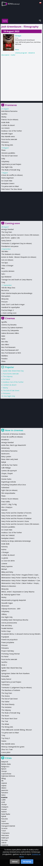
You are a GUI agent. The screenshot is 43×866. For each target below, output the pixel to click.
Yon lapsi (4, 263)
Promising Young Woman (10, 654)
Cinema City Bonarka (8, 325)
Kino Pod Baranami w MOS (11, 353)
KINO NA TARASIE (8, 535)
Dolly (3, 159)
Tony (3, 282)
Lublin (3, 800)
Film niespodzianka (8, 493)
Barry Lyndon (6, 456)
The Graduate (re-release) (10, 254)
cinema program (21, 53)
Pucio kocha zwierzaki (9, 139)
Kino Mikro (5, 344)
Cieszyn (4, 771)
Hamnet (4, 510)
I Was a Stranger (7, 265)
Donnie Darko (6, 479)
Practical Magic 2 (7, 310)
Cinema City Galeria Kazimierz (12, 328)
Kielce (3, 795)
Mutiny (3, 117)
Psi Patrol (6, 379)
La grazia (4, 558)
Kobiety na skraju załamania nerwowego (16, 541)
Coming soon (12, 223)
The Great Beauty (7, 704)
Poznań (4, 809)
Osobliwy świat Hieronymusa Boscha (14, 620)
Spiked (3, 671)
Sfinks (3, 361)
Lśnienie (4, 563)
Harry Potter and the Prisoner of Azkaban (16, 518)
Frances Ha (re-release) (9, 119)
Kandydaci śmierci (7, 183)
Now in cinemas (14, 430)
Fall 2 (3, 274)
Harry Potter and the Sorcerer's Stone (15, 521)
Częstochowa (6, 774)
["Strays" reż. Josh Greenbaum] (8, 42)
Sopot (3, 821)
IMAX (3, 336)
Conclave (4, 476)
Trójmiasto (5, 833)
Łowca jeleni (5, 752)
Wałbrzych (5, 838)
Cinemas (10, 318)
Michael (4, 569)
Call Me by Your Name (9, 465)
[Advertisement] (21, 78)
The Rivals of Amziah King (10, 170)
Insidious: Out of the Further (11, 131)
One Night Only (6, 167)
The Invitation (6, 707)
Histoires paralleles (8, 153)
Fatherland (5, 487)
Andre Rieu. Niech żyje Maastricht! (13, 445)
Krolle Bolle (5, 122)
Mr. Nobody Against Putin (10, 595)
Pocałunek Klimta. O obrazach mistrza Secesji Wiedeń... (21, 634)
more (17, 49)
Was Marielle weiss (8, 136)
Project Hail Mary (7, 651)
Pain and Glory (6, 625)
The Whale (5, 724)
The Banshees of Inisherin (10, 690)
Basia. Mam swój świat (9, 459)
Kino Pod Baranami (8, 347)
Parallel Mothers (7, 628)
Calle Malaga (6, 468)
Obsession (5, 606)
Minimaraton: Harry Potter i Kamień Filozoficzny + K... (20, 578)
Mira (3, 268)
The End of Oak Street (9, 156)
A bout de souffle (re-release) (12, 175)
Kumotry (4, 547)
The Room (5, 716)
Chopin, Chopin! (7, 473)
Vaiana (3, 741)
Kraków (4, 797)
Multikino (4, 356)
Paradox (4, 359)
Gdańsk (4, 783)
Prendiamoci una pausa (9, 246)
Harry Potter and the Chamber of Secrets (16, 513)
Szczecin (4, 828)
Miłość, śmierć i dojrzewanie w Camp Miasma (17, 592)
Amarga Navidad (7, 229)
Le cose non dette (8, 561)
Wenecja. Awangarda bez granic (12, 747)
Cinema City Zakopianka (10, 330)
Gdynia (3, 785)
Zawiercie (4, 845)
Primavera (5, 142)
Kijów (3, 339)
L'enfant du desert (8, 125)
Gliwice (3, 788)
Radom (4, 812)
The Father (5, 702)
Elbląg (3, 778)
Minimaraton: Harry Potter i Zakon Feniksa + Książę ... (20, 583)
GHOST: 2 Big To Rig (9, 504)
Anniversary (5, 448)
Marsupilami (5, 296)
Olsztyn (4, 804)
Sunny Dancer (6, 240)
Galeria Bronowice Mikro (10, 333)
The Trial (4, 721)
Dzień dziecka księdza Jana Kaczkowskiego (16, 293)
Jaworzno (4, 790)
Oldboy (4, 614)
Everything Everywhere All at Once (13, 485)
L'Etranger (5, 552)
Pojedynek (5, 637)
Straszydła (5, 676)
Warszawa (5, 835)
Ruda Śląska (5, 814)
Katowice (4, 793)
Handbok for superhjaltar (10, 307)
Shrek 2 (4, 665)
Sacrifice (4, 114)
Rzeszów (4, 819)
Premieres (11, 105)
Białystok (4, 762)
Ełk (2, 781)
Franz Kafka (5, 502)
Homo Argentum (7, 178)
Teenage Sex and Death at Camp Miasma (16, 280)
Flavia (3, 150)
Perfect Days (6, 631)
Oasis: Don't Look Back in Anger (13, 304)
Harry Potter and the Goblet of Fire (14, 516)
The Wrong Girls (7, 145)
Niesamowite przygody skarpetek (13, 600)
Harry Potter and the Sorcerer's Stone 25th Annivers (20, 235)
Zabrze (3, 842)
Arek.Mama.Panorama (9, 111)
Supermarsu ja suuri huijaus (11, 164)
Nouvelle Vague (7, 134)
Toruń (3, 831)
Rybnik (3, 816)
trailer (13, 55)
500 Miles (4, 251)
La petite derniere (7, 271)
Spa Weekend (6, 277)
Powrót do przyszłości (9, 639)
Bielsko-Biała (6, 764)
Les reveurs (5, 128)
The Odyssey (7, 376)
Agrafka (4, 322)
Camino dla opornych (9, 471)
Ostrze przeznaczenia (9, 623)
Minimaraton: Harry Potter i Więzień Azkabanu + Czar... (21, 580)
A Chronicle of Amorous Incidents (13, 434)
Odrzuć (15, 861)
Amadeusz (5, 440)
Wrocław (4, 840)
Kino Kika (4, 342)
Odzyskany (5, 161)
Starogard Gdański (8, 826)
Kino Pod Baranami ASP (10, 350)
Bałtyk (3, 462)
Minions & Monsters (8, 586)
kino (14, 3)
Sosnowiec (5, 823)
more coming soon (9, 313)
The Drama (5, 696)
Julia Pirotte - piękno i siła (10, 238)
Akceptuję (27, 861)
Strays (18, 35)
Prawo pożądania (7, 642)
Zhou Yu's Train (7, 749)
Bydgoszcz (5, 766)
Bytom (3, 769)
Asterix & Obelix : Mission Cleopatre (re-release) (18, 257)
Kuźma (3, 549)
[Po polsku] (40, 2)
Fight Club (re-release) (9, 490)
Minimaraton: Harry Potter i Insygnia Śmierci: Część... (20, 575)
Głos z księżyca (6, 507)
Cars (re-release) (7, 260)
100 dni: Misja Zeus (8, 288)
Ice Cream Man (6, 181)
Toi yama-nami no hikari (10, 186)
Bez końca (5, 290)
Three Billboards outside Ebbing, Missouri (16, 730)
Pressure (4, 302)
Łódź (3, 802)
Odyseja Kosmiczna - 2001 (11, 609)
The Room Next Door (9, 718)
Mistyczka (4, 299)
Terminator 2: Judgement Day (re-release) (16, 243)
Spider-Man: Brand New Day (13, 371)
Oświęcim (4, 807)
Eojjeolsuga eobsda (8, 482)
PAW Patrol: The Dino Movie (11, 189)
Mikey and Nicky (7, 572)
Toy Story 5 (5, 738)
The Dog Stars (6, 232)
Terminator (5, 685)
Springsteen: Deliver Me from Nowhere (15, 673)
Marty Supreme (7, 566)
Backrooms (5, 454)
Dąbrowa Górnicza (8, 776)
